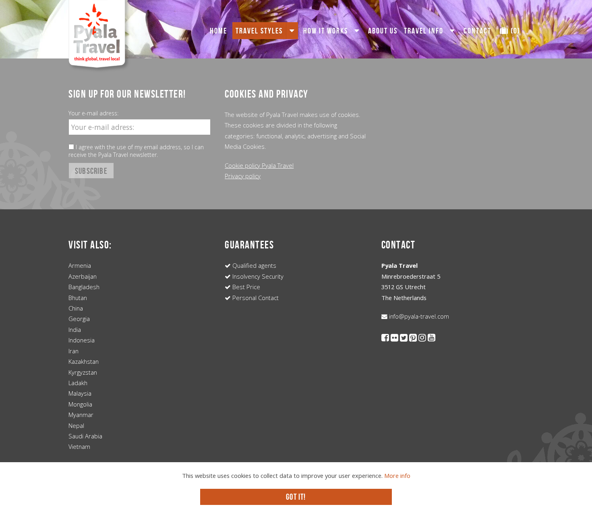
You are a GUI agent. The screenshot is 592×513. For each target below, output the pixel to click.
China (75, 308)
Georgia (79, 319)
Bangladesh (83, 287)
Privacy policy (243, 176)
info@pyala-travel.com (418, 316)
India (74, 329)
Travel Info (423, 30)
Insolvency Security (257, 276)
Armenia (79, 265)
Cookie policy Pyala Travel (259, 165)
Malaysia (79, 393)
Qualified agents (253, 265)
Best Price (245, 287)
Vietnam (79, 446)
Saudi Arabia (85, 436)
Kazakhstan (83, 361)
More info (397, 475)
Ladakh (77, 383)
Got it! (296, 496)
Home (218, 30)
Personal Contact (255, 298)
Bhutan (77, 298)
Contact (477, 30)
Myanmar (80, 415)
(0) (514, 30)
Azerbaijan (82, 276)
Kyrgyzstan (82, 372)
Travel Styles (259, 30)
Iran (73, 351)
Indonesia (81, 340)
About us (382, 30)
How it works (325, 30)
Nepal (76, 425)
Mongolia (80, 404)
